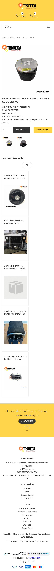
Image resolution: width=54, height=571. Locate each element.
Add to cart (21, 130)
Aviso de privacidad (27, 508)
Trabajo (27, 518)
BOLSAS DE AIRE (25, 37)
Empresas (27, 525)
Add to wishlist (43, 129)
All (27, 165)
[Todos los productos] (9, 143)
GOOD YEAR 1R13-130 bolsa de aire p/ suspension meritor (15, 267)
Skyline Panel (27, 528)
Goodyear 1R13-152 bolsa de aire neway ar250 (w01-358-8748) (15, 176)
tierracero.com (34, 558)
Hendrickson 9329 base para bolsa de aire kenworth (13, 222)
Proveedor (27, 521)
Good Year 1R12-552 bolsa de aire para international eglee (15, 312)
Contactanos (27, 421)
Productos (12, 37)
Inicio (4, 37)
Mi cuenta (27, 488)
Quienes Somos (27, 495)
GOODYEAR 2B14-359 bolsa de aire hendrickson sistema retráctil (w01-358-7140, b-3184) (15, 357)
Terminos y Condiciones (27, 511)
